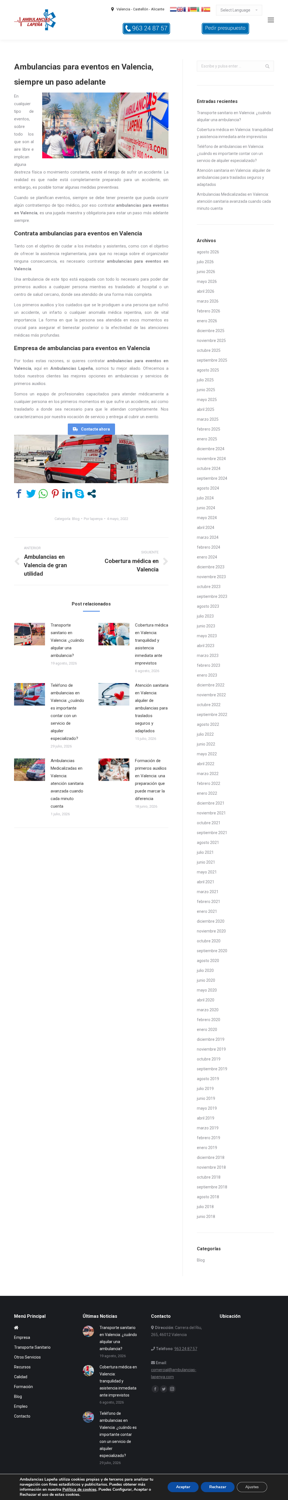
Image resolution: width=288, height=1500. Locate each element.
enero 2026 (207, 321)
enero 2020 (207, 1029)
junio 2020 (206, 980)
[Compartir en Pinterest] (55, 494)
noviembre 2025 (211, 340)
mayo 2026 (207, 281)
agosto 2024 (208, 488)
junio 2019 (206, 1098)
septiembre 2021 (212, 832)
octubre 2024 (208, 468)
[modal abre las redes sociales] (91, 494)
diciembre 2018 (210, 1157)
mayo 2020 (207, 990)
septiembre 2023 (212, 596)
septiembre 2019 (212, 1069)
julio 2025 (205, 380)
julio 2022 (205, 734)
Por (93, 519)
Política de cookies (79, 1489)
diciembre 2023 (210, 567)
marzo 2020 (208, 1010)
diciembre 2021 (210, 803)
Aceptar (183, 1487)
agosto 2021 (208, 842)
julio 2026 (205, 262)
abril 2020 (205, 1000)
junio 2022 (206, 744)
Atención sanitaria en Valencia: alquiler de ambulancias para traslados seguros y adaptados (151, 708)
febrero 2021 (208, 901)
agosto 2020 (208, 960)
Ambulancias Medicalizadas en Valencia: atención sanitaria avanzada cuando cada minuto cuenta (67, 783)
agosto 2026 (208, 252)
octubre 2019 (208, 1059)
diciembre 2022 (210, 685)
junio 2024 (206, 508)
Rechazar (217, 1487)
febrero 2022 (208, 783)
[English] (180, 9)
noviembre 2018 (211, 1167)
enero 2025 (207, 439)
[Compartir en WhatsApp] (43, 494)
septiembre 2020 (212, 951)
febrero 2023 (208, 665)
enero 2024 (207, 557)
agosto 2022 (208, 724)
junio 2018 (206, 1216)
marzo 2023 (208, 655)
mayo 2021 (207, 872)
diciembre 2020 (210, 921)
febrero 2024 (208, 547)
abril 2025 (205, 409)
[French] (186, 9)
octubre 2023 (208, 586)
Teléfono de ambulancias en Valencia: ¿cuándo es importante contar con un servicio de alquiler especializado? (67, 712)
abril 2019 (205, 1118)
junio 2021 (206, 862)
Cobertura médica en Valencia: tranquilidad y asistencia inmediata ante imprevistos (151, 644)
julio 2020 (205, 970)
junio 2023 (206, 626)
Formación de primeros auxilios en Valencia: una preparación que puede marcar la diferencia (150, 779)
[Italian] (200, 9)
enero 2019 (207, 1147)
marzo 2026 (208, 301)
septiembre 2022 (212, 714)
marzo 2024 (208, 537)
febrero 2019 (208, 1138)
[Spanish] (207, 9)
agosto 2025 (208, 370)
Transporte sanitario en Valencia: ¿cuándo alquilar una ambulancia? (67, 640)
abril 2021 (205, 882)
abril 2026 (205, 291)
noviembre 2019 (211, 1049)
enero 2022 (207, 793)
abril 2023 (205, 645)
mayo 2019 (207, 1108)
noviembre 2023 (211, 577)
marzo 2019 (208, 1128)
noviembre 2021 (211, 813)
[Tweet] (31, 494)
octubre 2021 (208, 823)
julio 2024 (205, 498)
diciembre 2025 (210, 330)
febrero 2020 (208, 1019)
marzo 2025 (208, 419)
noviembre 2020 (211, 931)
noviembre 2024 (211, 458)
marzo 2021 (208, 891)
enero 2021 (207, 911)
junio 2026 (206, 271)
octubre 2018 (208, 1177)
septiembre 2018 (212, 1187)
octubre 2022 (208, 704)
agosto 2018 (208, 1197)
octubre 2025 (208, 350)
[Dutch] (173, 9)
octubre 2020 (208, 941)
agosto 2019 (208, 1078)
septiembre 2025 (212, 360)
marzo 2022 (208, 773)
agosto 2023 (208, 606)
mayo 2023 (207, 636)
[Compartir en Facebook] (19, 494)
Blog (76, 519)
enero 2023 (207, 675)
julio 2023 (205, 616)
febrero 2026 (208, 311)
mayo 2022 (207, 754)
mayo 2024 (207, 517)
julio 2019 (205, 1088)
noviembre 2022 (211, 695)
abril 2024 (205, 527)
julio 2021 (205, 852)
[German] (193, 9)
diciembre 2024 (210, 449)
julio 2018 (205, 1206)
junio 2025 (206, 390)
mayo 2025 (207, 399)
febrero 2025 (208, 429)
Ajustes (252, 1487)
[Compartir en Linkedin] (67, 494)
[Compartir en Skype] (79, 494)
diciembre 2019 (210, 1039)
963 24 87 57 (185, 1348)
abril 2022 (205, 764)
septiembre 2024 (212, 478)
